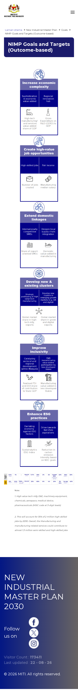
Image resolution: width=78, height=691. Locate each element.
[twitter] (34, 632)
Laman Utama (13, 29)
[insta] (34, 643)
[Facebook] (34, 621)
